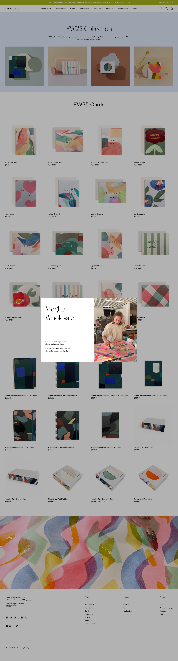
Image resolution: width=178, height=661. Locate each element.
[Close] (134, 300)
